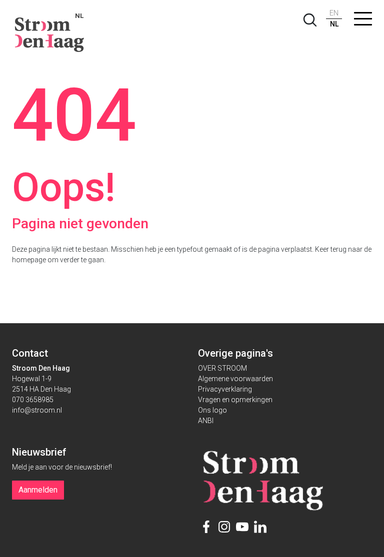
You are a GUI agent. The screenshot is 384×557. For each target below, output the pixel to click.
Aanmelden (38, 490)
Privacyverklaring (225, 389)
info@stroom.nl (37, 410)
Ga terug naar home (70, 281)
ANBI (206, 421)
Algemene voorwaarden (235, 379)
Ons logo (212, 410)
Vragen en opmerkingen (235, 400)
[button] (363, 21)
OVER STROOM (222, 368)
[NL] (50, 30)
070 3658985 (33, 400)
